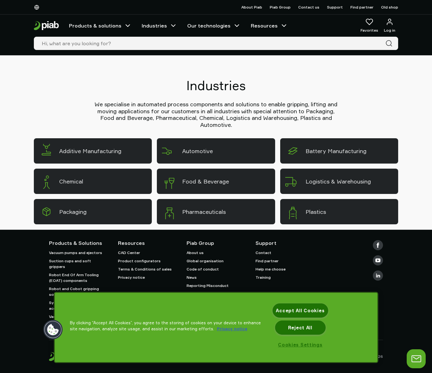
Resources (264, 25)
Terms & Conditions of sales (145, 269)
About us (195, 252)
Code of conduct (203, 269)
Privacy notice (131, 277)
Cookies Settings (300, 344)
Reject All (300, 327)
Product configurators (139, 260)
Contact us (308, 7)
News (192, 277)
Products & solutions (95, 25)
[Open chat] (416, 358)
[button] (53, 330)
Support (335, 7)
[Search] (390, 43)
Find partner (361, 7)
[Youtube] (378, 260)
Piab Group (280, 7)
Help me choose (271, 269)
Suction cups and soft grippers (70, 263)
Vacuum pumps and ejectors (75, 252)
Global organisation (205, 260)
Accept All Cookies (300, 310)
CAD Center (129, 252)
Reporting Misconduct (208, 285)
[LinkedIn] (378, 275)
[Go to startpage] (46, 25)
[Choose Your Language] (38, 7)
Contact (263, 252)
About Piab (251, 7)
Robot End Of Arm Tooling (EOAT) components (74, 277)
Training (263, 277)
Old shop (389, 7)
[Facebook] (378, 245)
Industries (154, 25)
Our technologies (209, 25)
